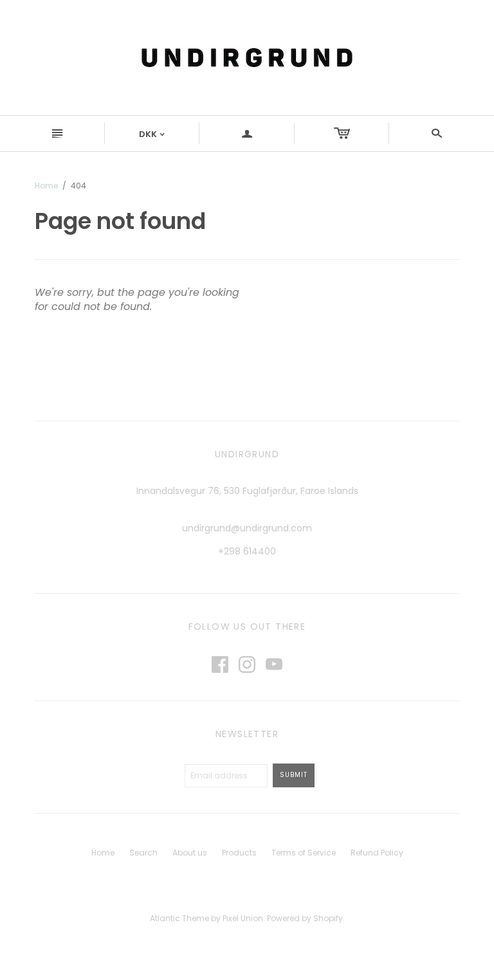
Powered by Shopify (305, 918)
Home (46, 185)
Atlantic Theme (179, 918)
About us (189, 852)
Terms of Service (303, 852)
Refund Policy (377, 852)
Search (143, 852)
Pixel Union (243, 918)
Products (239, 852)
